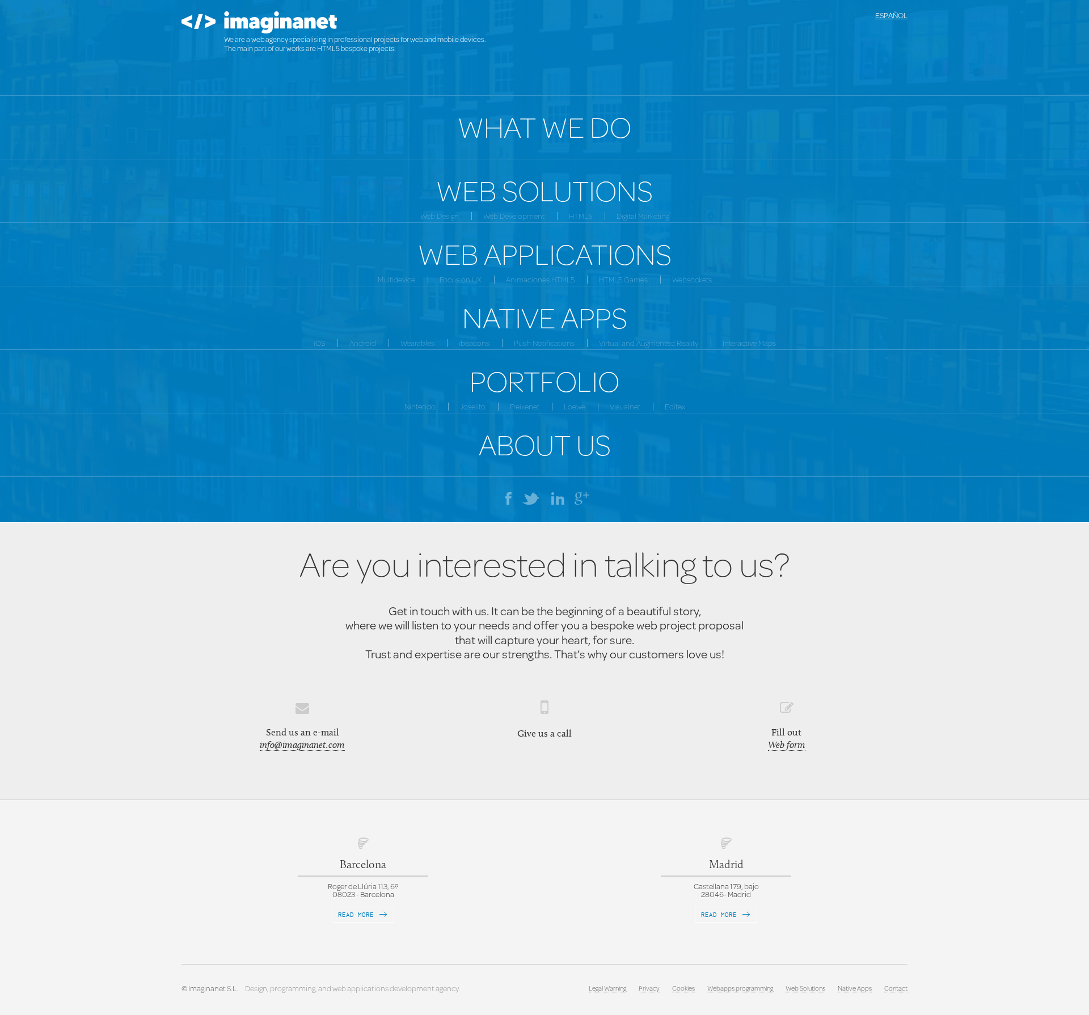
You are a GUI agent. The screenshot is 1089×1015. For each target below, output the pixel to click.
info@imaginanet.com (302, 744)
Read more (358, 914)
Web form (786, 744)
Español (891, 15)
